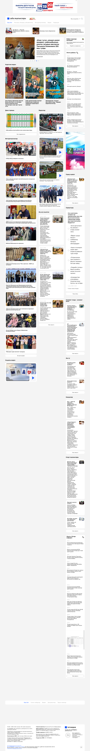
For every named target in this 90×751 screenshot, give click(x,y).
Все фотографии (21, 355)
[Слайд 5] (38, 60)
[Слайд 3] (34, 60)
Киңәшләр (69, 397)
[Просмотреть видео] (14, 83)
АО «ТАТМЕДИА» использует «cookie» (15, 746)
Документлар (52, 702)
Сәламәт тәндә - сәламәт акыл (74, 300)
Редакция (56, 22)
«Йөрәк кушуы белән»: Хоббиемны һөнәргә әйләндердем (75, 239)
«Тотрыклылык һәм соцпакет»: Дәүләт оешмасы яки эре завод (75, 260)
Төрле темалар (62, 702)
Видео (49, 22)
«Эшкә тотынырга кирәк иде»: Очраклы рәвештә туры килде (76, 250)
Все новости (51, 324)
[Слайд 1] (30, 60)
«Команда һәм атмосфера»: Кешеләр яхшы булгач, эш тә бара (76, 280)
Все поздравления (21, 134)
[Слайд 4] (36, 60)
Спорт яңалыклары (72, 457)
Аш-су (68, 358)
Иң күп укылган (44, 212)
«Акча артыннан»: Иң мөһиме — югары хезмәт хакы (76, 228)
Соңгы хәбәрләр (35, 702)
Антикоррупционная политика (14, 745)
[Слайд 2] (32, 60)
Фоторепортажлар (40, 22)
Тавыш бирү (75, 293)
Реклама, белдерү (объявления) (23, 22)
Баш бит (9, 22)
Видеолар (42, 110)
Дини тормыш (9, 110)
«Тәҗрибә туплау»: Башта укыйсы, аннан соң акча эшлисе (76, 270)
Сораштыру (70, 207)
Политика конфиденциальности (14, 748)
